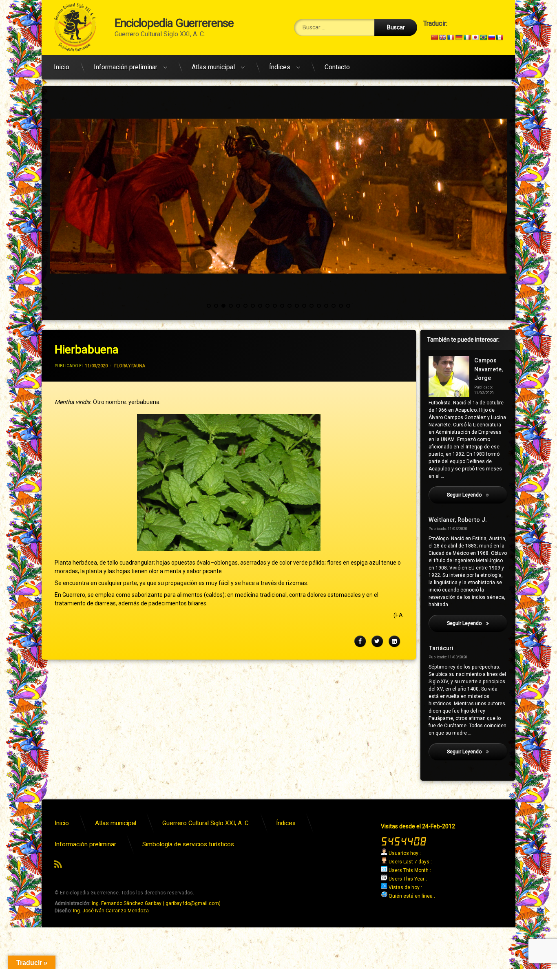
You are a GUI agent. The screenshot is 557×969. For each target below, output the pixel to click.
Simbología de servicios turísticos (188, 844)
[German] (458, 37)
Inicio (61, 67)
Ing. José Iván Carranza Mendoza (111, 911)
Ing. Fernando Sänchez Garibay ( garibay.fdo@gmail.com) (156, 903)
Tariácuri (441, 648)
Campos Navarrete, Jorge (488, 369)
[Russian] (491, 37)
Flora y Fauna (129, 366)
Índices (279, 67)
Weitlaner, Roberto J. (458, 520)
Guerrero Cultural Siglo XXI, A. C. (206, 823)
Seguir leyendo (477, 495)
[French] (450, 37)
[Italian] (467, 37)
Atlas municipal (213, 67)
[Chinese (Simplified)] (434, 37)
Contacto (337, 67)
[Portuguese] (483, 37)
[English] (442, 37)
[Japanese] (475, 37)
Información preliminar (125, 67)
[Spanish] (499, 37)
